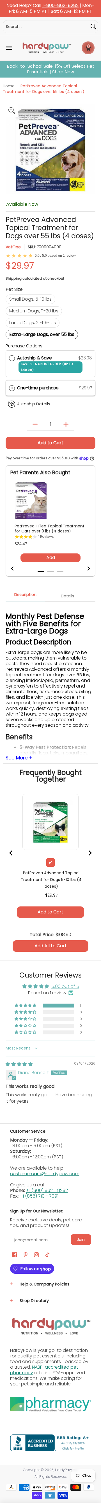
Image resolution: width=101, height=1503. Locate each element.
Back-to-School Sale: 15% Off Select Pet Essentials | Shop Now (50, 69)
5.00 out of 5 (65, 986)
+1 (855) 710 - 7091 (39, 1196)
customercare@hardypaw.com (44, 1173)
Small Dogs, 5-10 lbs (30, 299)
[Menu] (9, 47)
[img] (19, 1064)
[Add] (66, 424)
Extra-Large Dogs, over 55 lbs (41, 334)
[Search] (93, 26)
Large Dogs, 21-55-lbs (32, 322)
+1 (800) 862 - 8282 (47, 1190)
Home (9, 86)
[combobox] (46, 26)
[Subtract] (35, 424)
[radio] (12, 358)
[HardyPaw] (46, 48)
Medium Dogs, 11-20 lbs (33, 311)
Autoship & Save (45, 363)
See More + (19, 758)
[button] (88, 47)
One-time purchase (38, 388)
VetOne (13, 247)
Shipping (14, 278)
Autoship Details (33, 404)
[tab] (25, 596)
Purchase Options (24, 346)
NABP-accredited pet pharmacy (44, 1370)
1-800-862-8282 (60, 6)
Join (81, 1239)
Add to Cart (50, 443)
